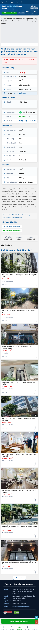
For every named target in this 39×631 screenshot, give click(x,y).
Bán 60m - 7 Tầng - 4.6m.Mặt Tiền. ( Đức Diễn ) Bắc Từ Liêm (19, 491)
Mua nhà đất (7, 215)
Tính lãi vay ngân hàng (12, 231)
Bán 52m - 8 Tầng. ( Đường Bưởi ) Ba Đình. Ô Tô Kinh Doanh (19, 563)
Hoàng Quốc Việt (20, 93)
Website (6, 603)
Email (6, 606)
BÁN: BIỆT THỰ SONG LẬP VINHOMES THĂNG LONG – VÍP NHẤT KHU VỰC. (19, 527)
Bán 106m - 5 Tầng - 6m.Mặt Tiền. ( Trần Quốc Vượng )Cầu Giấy (19, 455)
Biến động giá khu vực (13, 226)
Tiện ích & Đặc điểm (9, 222)
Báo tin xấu (5, 245)
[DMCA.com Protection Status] (16, 612)
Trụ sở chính (6, 597)
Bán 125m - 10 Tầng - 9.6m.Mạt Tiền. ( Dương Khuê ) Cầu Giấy (19, 419)
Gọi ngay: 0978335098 (20, 621)
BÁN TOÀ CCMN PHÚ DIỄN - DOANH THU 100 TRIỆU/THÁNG (17, 347)
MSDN (6, 589)
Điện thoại (7, 601)
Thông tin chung (8, 68)
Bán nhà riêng (16, 215)
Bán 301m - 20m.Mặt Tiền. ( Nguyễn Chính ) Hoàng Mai (18, 311)
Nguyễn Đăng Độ (27, 112)
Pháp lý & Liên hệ (8, 97)
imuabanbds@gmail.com (21, 606)
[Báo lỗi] (36, 617)
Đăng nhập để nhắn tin (27, 121)
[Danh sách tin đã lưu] (7, 1)
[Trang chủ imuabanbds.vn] (33, 7)
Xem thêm (19, 578)
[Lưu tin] (35, 284)
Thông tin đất (7, 126)
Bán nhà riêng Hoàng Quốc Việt (12, 217)
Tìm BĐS (21, 13)
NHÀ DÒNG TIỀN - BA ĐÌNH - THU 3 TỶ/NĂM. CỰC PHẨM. (18, 383)
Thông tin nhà (7, 165)
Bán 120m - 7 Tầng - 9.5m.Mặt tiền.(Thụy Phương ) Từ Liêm (19, 275)
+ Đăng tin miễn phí (9, 13)
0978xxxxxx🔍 (24, 116)
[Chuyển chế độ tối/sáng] (2, 1)
